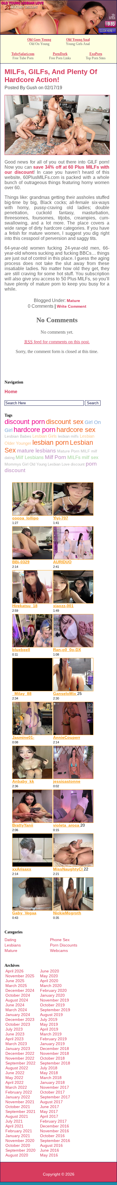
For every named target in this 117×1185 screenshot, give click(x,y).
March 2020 (51, 985)
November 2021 (19, 1102)
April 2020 (49, 980)
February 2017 (53, 1121)
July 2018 (48, 1068)
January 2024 (17, 1014)
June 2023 (14, 1034)
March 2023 (16, 1043)
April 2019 (49, 1029)
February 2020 (53, 990)
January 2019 (52, 1043)
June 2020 (49, 971)
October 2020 (17, 1145)
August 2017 (51, 1102)
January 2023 (17, 1048)
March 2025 (16, 985)
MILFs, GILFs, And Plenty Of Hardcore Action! (51, 75)
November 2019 (54, 1000)
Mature (73, 300)
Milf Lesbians (30, 457)
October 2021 (17, 1106)
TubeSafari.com (22, 54)
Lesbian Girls (44, 436)
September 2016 (55, 1140)
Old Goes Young (39, 40)
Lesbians (13, 945)
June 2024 (14, 1005)
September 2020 (20, 1150)
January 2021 (17, 1135)
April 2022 (14, 1082)
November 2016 (54, 1131)
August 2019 (51, 1014)
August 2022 (16, 1068)
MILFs (74, 457)
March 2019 (51, 1034)
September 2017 (55, 1097)
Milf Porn (55, 457)
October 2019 (52, 1005)
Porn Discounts (63, 945)
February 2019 (53, 1039)
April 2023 (14, 1039)
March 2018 (51, 1077)
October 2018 (52, 1058)
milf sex (90, 457)
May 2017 (49, 1111)
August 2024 (16, 1000)
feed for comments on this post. (57, 341)
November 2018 (54, 1053)
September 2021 (20, 1111)
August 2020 (16, 1155)
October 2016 (52, 1135)
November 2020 (19, 1140)
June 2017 (49, 1106)
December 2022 (19, 1053)
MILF (85, 451)
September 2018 (55, 1063)
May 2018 (49, 1072)
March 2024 (16, 1009)
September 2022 (20, 1063)
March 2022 (16, 1087)
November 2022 (19, 1058)
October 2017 (52, 1092)
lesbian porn (50, 442)
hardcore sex (76, 429)
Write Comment (71, 306)
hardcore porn (34, 429)
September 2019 (55, 1009)
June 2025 (14, 980)
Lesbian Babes (18, 436)
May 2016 (49, 1155)
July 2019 (48, 1019)
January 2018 (52, 1082)
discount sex (64, 421)
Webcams (59, 950)
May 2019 (49, 1024)
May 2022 (14, 1077)
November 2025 (19, 976)
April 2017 (49, 1116)
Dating (10, 939)
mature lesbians (36, 451)
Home (11, 391)
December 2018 (54, 1048)
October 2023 (17, 1024)
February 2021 (18, 1131)
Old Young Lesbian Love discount (57, 464)
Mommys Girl (16, 464)
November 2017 (54, 1087)
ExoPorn (95, 54)
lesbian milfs (68, 436)
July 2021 (14, 1121)
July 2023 (14, 1029)
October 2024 (17, 995)
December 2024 (19, 990)
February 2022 (18, 1092)
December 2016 (54, 1126)
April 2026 (14, 971)
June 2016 (49, 1150)
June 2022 (14, 1072)
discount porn (25, 421)
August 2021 (16, 1116)
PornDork (60, 54)
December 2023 (19, 1019)
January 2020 (52, 995)
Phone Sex (60, 939)
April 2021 (14, 1126)
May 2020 (49, 976)
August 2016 (51, 1145)
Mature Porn (68, 451)
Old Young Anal (78, 40)
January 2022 (17, 1097)
